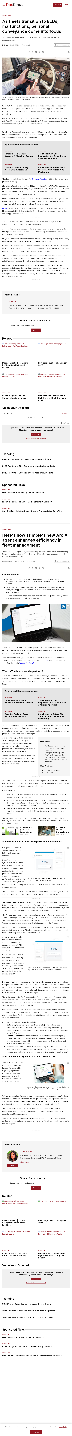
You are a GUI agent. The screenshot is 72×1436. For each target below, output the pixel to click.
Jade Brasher (7, 550)
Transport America (39, 175)
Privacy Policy (63, 1427)
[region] (36, 407)
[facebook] (29, 52)
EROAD (5, 205)
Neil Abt (5, 45)
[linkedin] (33, 52)
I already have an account (36, 427)
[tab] (7, 402)
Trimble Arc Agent (26, 651)
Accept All (36, 1432)
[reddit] (39, 52)
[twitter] (36, 52)
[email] (43, 52)
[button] (3, 4)
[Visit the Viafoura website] (65, 411)
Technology (6, 15)
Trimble (45, 649)
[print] (69, 52)
